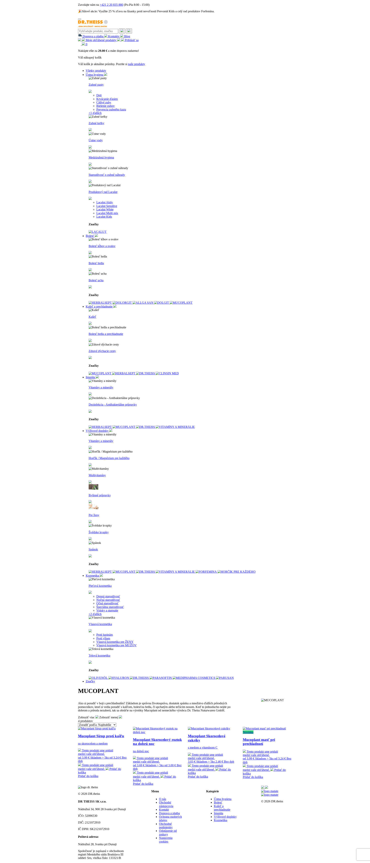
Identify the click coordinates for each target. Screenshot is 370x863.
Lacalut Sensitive (106, 206)
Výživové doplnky (97, 430)
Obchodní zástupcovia (166, 804)
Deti (99, 95)
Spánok (93, 549)
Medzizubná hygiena (101, 157)
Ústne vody (96, 140)
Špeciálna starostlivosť (110, 607)
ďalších (95, 113)
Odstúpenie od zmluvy (168, 832)
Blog (126, 36)
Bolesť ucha (96, 280)
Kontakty (113, 36)
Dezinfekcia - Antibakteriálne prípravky (113, 404)
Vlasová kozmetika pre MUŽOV (116, 645)
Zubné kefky (96, 123)
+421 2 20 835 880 (111, 4)
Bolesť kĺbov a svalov (102, 246)
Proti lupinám (104, 634)
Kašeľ (92, 316)
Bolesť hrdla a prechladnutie (106, 333)
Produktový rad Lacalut (103, 192)
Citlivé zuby (103, 102)
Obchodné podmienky (166, 825)
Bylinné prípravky (100, 495)
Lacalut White (105, 209)
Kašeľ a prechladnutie (99, 306)
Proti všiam (103, 638)
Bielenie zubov (105, 105)
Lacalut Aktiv (104, 202)
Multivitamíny (97, 475)
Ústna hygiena (95, 74)
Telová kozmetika (99, 655)
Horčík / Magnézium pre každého (109, 458)
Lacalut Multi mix (107, 213)
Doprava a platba (93, 36)
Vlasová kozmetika (100, 624)
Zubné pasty (96, 84)
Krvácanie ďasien (107, 99)
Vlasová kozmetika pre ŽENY (115, 641)
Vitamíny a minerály (101, 387)
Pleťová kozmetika (100, 585)
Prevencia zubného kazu (111, 109)
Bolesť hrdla (96, 263)
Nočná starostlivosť (108, 599)
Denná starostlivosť (108, 596)
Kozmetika (93, 575)
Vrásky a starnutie (107, 610)
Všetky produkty (96, 70)
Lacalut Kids (104, 216)
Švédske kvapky (99, 532)
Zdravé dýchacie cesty (102, 351)
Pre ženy (94, 515)
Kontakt (164, 809)
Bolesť (90, 235)
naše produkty (136, 64)
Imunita (91, 377)
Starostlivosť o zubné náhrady (107, 174)
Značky (90, 681)
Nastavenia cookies (165, 839)
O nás (162, 799)
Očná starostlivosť (107, 603)
